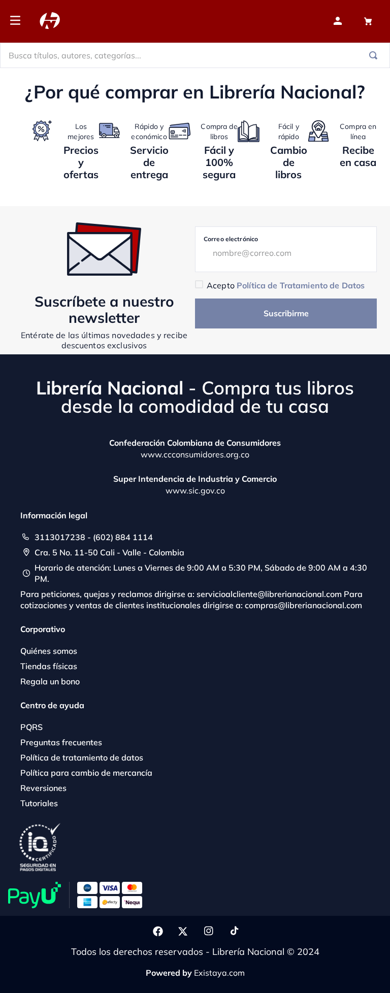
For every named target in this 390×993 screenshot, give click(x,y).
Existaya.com (219, 973)
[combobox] (195, 55)
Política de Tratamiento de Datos (301, 285)
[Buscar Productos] (375, 55)
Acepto (286, 285)
